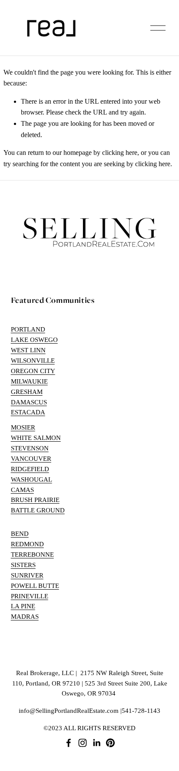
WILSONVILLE (33, 360)
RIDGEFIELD (30, 469)
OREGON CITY (33, 370)
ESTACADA (28, 412)
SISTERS (23, 564)
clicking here (119, 152)
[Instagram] (82, 742)
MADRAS (25, 616)
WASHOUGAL (31, 479)
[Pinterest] (110, 742)
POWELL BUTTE (35, 585)
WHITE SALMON (36, 437)
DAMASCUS (29, 402)
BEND (20, 533)
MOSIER (23, 427)
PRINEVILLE (29, 596)
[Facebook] (68, 742)
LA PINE (23, 606)
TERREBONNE (32, 554)
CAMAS (22, 489)
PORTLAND (28, 329)
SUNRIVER (27, 575)
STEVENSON (30, 448)
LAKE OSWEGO (34, 339)
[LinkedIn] (96, 742)
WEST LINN (28, 350)
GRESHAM (27, 391)
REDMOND (27, 544)
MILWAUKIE (29, 381)
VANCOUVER (31, 458)
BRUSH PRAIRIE (35, 499)
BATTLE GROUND (38, 510)
